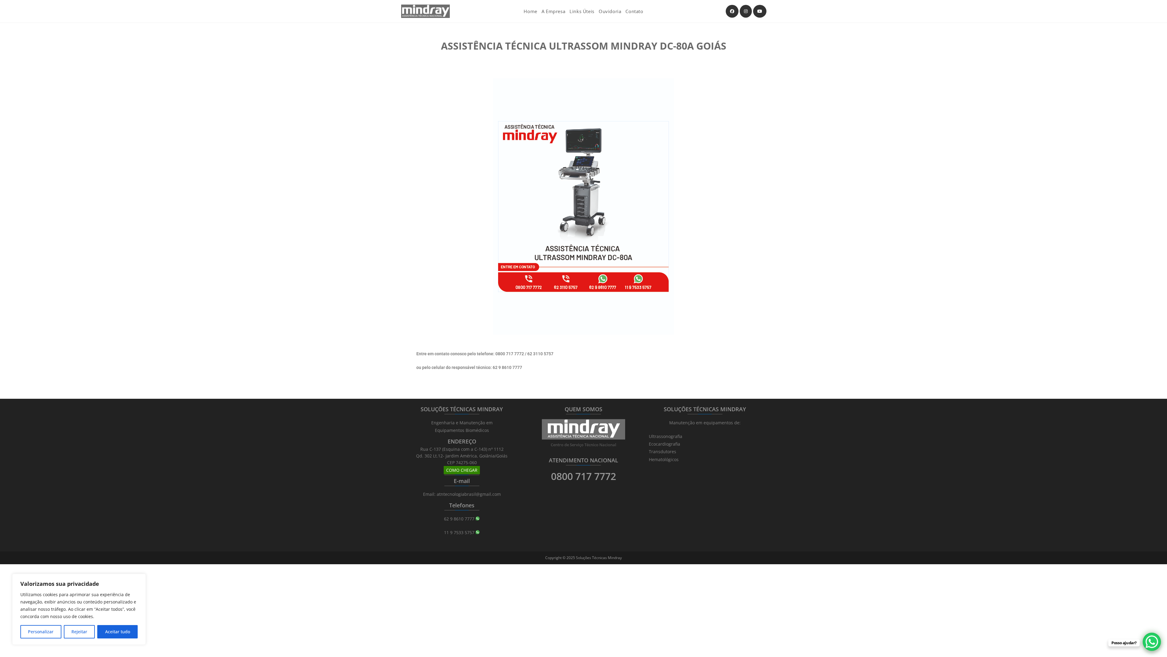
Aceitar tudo (117, 631)
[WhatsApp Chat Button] (1152, 642)
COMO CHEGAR (461, 470)
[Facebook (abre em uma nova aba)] (732, 11)
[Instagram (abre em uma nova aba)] (746, 11)
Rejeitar (79, 631)
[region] (79, 609)
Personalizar (40, 631)
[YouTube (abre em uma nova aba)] (759, 11)
